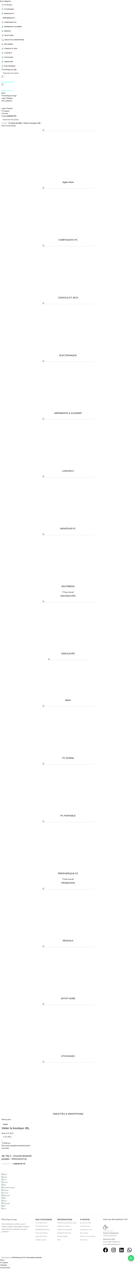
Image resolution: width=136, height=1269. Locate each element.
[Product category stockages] (68, 1032)
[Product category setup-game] (68, 974)
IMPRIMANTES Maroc (43, 1229)
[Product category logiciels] (68, 447)
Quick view (9, 1151)
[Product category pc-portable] (68, 791)
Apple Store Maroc (41, 1236)
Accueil (4, 123)
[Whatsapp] (129, 1250)
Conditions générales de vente (66, 1223)
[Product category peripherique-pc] (68, 849)
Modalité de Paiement (64, 1233)
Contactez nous (85, 1226)
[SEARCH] (135, 72)
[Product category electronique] (68, 331)
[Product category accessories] (68, 681)
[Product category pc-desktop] (68, 734)
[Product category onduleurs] (68, 629)
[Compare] (14, 1151)
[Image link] (9, 1219)
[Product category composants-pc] (68, 215)
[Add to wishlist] (20, 1151)
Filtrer (5, 1124)
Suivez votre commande (87, 1236)
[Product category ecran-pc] (68, 504)
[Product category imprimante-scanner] (68, 389)
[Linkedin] (121, 1250)
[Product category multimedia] (68, 562)
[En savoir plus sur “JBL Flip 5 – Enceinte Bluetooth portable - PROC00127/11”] (3, 1151)
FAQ (58, 1240)
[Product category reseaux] (68, 916)
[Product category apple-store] (68, 158)
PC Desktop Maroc (41, 1223)
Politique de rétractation (64, 1229)
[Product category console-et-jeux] (68, 273)
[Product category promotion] (68, 882)
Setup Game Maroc (42, 1233)
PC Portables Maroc (42, 1226)
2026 (32, 1257)
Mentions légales (62, 1236)
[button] (131, 1258)
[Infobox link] (119, 1235)
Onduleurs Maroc (41, 1240)
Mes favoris (83, 1240)
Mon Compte (84, 1233)
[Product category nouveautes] (68, 595)
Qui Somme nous (85, 1223)
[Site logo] (9, 69)
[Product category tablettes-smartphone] (68, 1089)
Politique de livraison (63, 1226)
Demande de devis (86, 1229)
